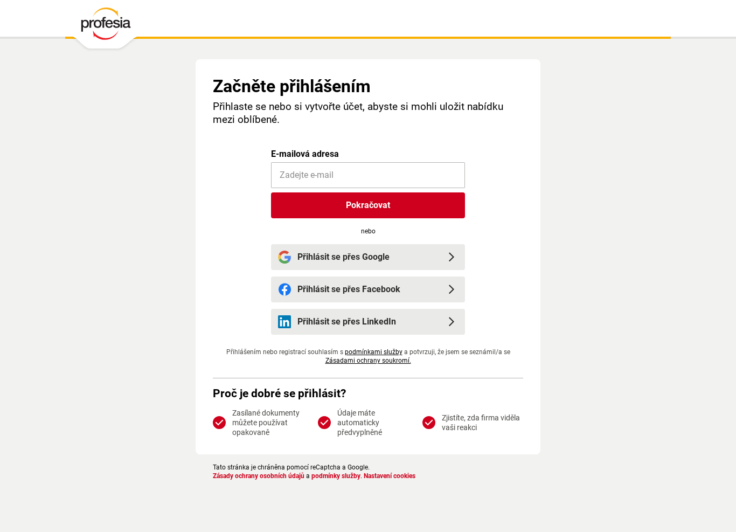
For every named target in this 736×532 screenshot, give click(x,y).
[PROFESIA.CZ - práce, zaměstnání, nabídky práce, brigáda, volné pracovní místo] (105, 26)
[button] (368, 205)
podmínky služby (335, 476)
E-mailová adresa (305, 154)
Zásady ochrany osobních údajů (258, 476)
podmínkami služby (373, 352)
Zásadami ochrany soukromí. (368, 360)
